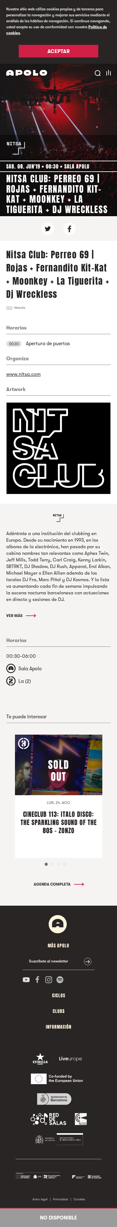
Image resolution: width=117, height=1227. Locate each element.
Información (58, 1027)
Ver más (14, 616)
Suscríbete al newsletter (48, 961)
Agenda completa (52, 884)
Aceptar (58, 51)
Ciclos (58, 995)
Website (19, 307)
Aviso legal (39, 1199)
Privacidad (60, 1199)
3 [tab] (58, 864)
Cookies (79, 1199)
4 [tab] (64, 864)
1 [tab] (46, 864)
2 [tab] (52, 864)
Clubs (59, 1011)
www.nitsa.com (23, 374)
